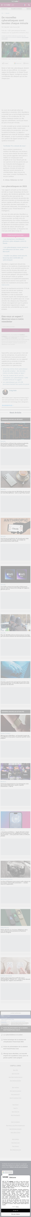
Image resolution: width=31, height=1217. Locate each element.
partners (11, 1181)
